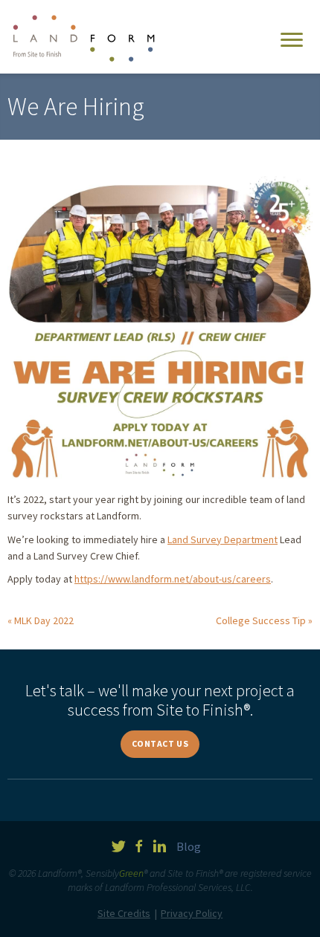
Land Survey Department (222, 539)
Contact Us (160, 743)
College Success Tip (261, 620)
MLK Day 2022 (44, 620)
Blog (188, 846)
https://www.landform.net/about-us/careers (172, 579)
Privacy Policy (192, 913)
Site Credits (123, 913)
